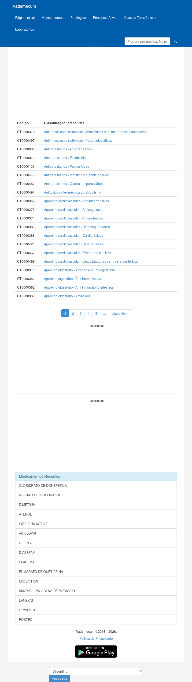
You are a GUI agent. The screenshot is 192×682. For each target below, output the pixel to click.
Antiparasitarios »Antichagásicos (68, 149)
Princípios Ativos (105, 17)
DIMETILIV (27, 504)
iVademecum (24, 6)
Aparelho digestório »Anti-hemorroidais (73, 278)
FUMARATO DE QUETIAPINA (41, 571)
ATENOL (25, 514)
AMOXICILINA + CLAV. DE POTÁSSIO (47, 590)
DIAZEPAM (27, 552)
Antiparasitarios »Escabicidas (65, 157)
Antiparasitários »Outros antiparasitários (73, 183)
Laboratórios (24, 29)
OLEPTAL (26, 543)
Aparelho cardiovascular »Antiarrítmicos (73, 218)
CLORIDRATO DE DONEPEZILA (43, 485)
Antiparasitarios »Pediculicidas (66, 166)
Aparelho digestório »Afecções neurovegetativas (79, 270)
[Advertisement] (96, 81)
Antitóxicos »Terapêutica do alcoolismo (72, 192)
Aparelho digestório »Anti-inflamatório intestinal (79, 287)
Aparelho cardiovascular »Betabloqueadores (77, 226)
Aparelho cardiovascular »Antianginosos (73, 209)
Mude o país (59, 678)
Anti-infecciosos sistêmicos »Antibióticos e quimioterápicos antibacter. (95, 131)
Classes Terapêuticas (140, 17)
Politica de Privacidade (96, 638)
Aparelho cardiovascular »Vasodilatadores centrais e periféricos (91, 261)
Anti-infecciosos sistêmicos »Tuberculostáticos (78, 140)
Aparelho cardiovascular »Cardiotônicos (73, 235)
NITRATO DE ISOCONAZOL (40, 495)
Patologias (78, 17)
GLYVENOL (27, 610)
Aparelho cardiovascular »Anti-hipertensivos (76, 200)
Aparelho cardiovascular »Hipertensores (73, 244)
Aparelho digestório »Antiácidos (67, 295)
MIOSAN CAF (29, 581)
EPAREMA (26, 562)
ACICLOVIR (27, 533)
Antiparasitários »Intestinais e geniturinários (76, 175)
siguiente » (120, 313)
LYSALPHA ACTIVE (33, 523)
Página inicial (25, 17)
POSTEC (25, 619)
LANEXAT (26, 600)
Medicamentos (52, 17)
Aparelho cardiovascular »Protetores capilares (78, 252)
